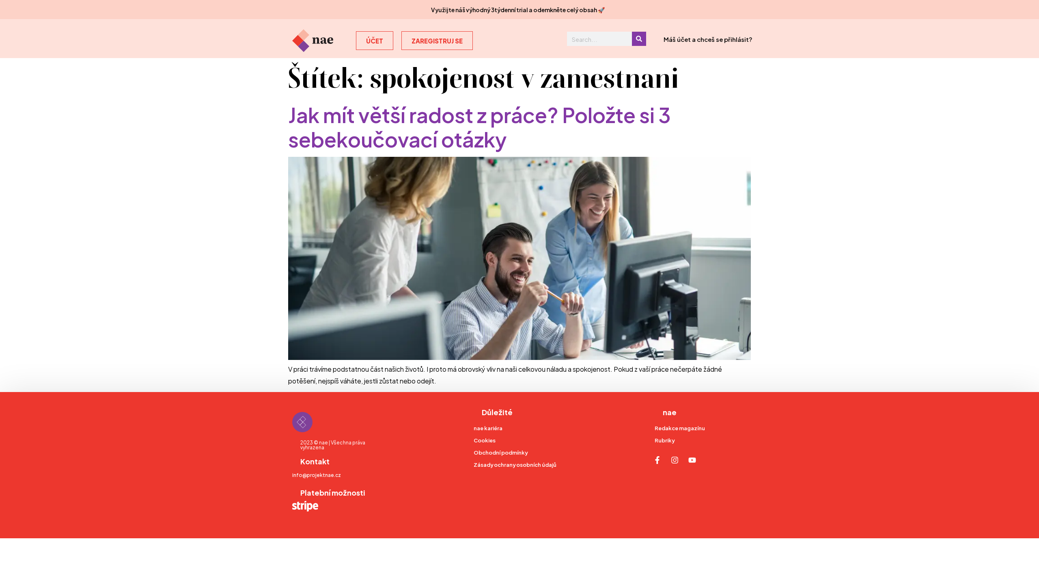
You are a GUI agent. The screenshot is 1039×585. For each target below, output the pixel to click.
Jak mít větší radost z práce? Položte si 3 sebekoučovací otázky (479, 126)
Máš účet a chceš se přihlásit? (708, 39)
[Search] (639, 39)
